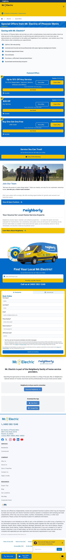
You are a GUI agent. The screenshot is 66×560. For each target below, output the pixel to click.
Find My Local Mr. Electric (33, 280)
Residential (18, 292)
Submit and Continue (33, 352)
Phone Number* (7, 319)
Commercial (50, 292)
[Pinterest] (14, 439)
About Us (4, 465)
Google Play (34, 408)
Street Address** (7, 326)
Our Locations (5, 493)
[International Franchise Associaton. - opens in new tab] (4, 505)
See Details (33, 90)
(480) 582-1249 (37, 284)
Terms (16, 344)
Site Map (4, 496)
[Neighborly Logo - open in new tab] (5, 1)
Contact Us (4, 472)
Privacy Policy (23, 344)
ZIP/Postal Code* (7, 332)
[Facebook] (2, 439)
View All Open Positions (11, 202)
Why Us (3, 461)
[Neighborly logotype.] (46, 362)
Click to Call (10, 556)
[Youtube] (22, 439)
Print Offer (41, 82)
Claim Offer (57, 82)
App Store (34, 403)
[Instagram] (10, 439)
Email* (4, 312)
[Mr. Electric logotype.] (24, 362)
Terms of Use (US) (8, 541)
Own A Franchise (6, 468)
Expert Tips (4, 485)
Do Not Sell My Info (31, 546)
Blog (2, 489)
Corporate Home (6, 500)
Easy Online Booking (34, 156)
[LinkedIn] (18, 439)
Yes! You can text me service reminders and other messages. (21, 340)
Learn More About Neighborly (13, 230)
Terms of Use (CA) (20, 541)
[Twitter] (6, 439)
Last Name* (6, 305)
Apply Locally (5, 475)
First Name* (6, 298)
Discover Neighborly (32, 389)
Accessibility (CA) (19, 546)
